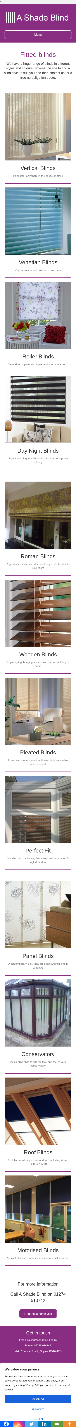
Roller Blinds (38, 356)
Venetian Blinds (38, 262)
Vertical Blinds (38, 168)
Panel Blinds (38, 956)
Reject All (38, 1418)
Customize (38, 1408)
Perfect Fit (38, 850)
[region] (38, 1395)
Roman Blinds (38, 556)
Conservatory (38, 1054)
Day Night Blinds (38, 451)
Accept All (38, 1398)
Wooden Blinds (38, 654)
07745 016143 (42, 1345)
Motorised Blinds (38, 1250)
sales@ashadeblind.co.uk (42, 1339)
